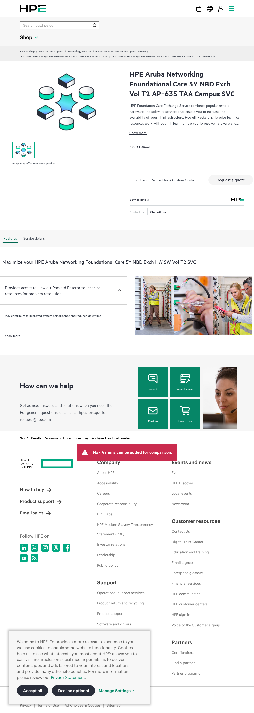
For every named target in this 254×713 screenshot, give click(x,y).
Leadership (106, 555)
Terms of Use (48, 705)
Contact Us (181, 531)
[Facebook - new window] (66, 548)
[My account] (221, 8)
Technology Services (79, 51)
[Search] (94, 25)
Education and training (190, 552)
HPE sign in (181, 614)
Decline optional (73, 690)
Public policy (107, 565)
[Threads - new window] (56, 548)
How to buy (185, 421)
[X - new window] (34, 548)
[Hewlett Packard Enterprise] (33, 8)
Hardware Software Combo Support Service (120, 51)
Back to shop (27, 51)
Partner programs (186, 673)
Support (107, 582)
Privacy (26, 705)
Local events (182, 493)
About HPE (105, 472)
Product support (185, 389)
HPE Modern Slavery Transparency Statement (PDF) (125, 529)
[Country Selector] (210, 8)
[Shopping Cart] (199, 8)
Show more (138, 132)
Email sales (31, 513)
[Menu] (231, 8)
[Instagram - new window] (45, 548)
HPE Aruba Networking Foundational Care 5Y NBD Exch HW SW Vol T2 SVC (64, 56)
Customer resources (196, 521)
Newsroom (180, 504)
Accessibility (107, 483)
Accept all (32, 690)
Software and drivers (114, 624)
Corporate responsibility (117, 504)
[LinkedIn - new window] (24, 548)
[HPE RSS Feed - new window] (34, 558)
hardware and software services (153, 111)
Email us (153, 421)
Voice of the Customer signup (196, 625)
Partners (182, 642)
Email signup (182, 562)
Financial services (186, 583)
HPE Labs (104, 514)
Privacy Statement (68, 677)
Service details (139, 199)
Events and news (191, 462)
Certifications (183, 652)
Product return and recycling (120, 603)
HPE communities (186, 594)
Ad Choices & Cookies (83, 705)
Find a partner (183, 663)
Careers (103, 493)
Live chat (153, 389)
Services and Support (51, 51)
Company (108, 462)
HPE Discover (182, 483)
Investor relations (111, 544)
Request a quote (231, 179)
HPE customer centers (190, 604)
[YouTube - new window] (24, 558)
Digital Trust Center (187, 542)
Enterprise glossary (187, 573)
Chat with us (158, 212)
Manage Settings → (116, 690)
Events (177, 472)
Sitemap (114, 705)
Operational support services (121, 593)
